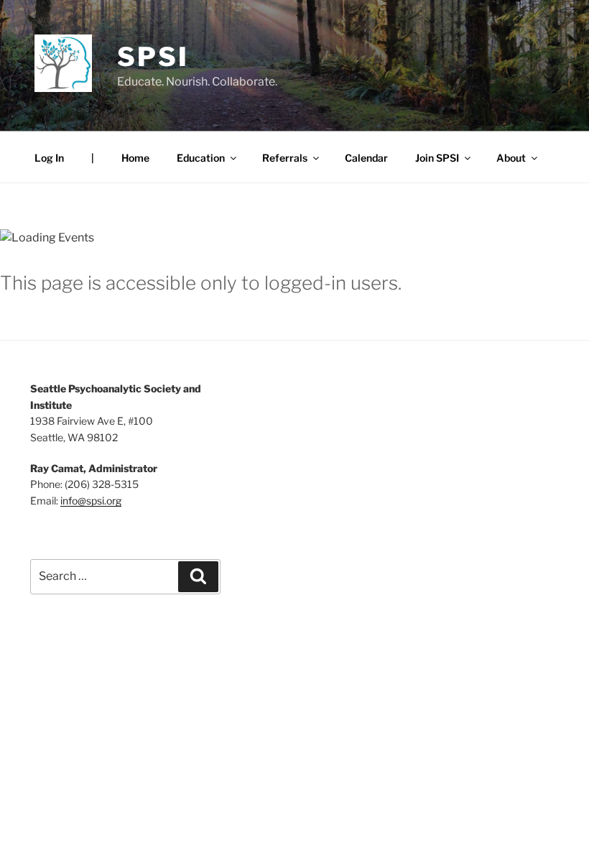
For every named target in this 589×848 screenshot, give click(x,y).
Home (135, 158)
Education (201, 158)
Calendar (366, 158)
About (511, 158)
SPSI (153, 57)
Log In (49, 158)
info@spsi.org (90, 500)
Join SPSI (437, 158)
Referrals (284, 158)
